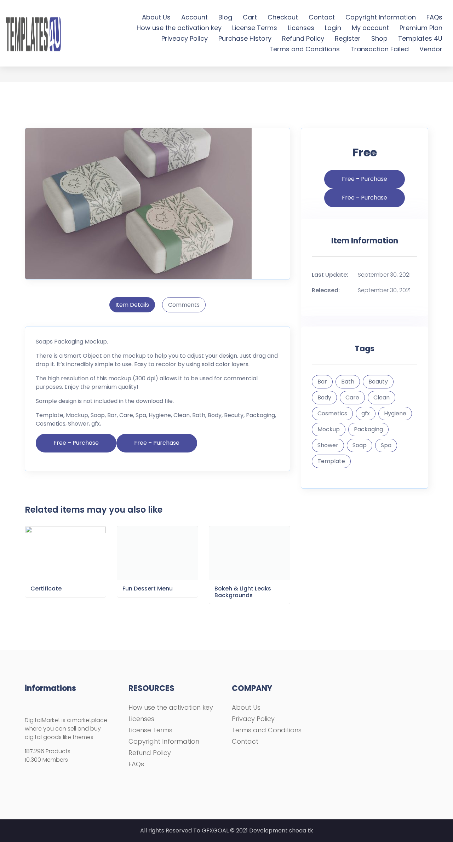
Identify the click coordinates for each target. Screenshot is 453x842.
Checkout (283, 17)
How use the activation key (179, 27)
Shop (379, 38)
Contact (322, 17)
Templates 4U (420, 38)
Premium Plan (421, 27)
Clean (381, 397)
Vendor (430, 49)
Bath (347, 381)
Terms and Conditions (304, 49)
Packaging (368, 429)
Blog (225, 17)
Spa (386, 445)
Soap (359, 445)
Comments (184, 305)
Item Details (132, 305)
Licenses (301, 27)
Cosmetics (332, 413)
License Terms (254, 27)
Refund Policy (303, 38)
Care (352, 397)
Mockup (328, 429)
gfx (365, 413)
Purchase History (244, 38)
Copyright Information (380, 17)
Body (324, 397)
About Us (156, 17)
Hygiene (395, 413)
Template (331, 461)
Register (348, 38)
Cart (250, 17)
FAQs (434, 17)
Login (333, 27)
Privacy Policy (253, 718)
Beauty (378, 381)
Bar (322, 381)
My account (370, 27)
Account (194, 17)
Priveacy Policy (184, 38)
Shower (327, 445)
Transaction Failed (379, 49)
